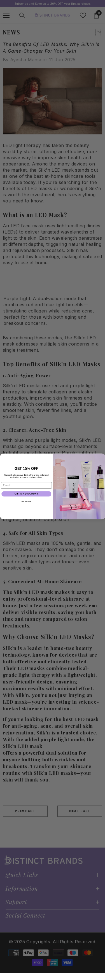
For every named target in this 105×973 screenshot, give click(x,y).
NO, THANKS (26, 502)
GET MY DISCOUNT (26, 494)
